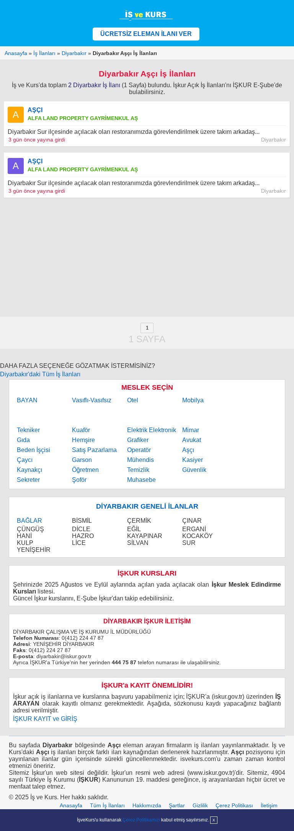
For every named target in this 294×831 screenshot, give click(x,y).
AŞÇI (35, 110)
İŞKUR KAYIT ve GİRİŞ (45, 719)
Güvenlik (194, 470)
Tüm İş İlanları (107, 805)
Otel (132, 400)
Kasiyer (192, 460)
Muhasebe (141, 479)
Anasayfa (71, 805)
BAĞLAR (29, 520)
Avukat (191, 440)
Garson (82, 460)
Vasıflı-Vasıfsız (91, 400)
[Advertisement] (147, 257)
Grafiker (138, 440)
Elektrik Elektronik (151, 430)
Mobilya (193, 400)
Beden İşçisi (33, 450)
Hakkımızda (146, 805)
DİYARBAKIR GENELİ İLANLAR (147, 506)
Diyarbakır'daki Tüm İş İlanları (40, 374)
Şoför (79, 479)
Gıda (23, 440)
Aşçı (188, 450)
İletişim (269, 805)
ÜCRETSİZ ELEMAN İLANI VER (146, 34)
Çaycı (25, 460)
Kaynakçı (29, 470)
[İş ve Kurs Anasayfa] (147, 15)
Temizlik (138, 470)
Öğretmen (85, 470)
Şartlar (177, 805)
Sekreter (28, 479)
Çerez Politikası (234, 805)
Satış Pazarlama (94, 450)
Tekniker (28, 430)
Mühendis (140, 460)
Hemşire (83, 440)
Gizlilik (200, 805)
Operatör (139, 450)
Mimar (190, 430)
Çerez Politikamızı (141, 820)
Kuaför (81, 430)
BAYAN (27, 400)
